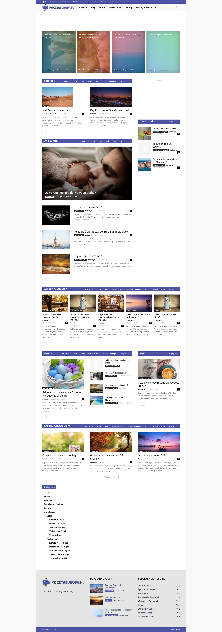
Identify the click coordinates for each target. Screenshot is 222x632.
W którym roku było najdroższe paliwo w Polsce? (80, 317)
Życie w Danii (79, 211)
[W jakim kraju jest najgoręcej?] (163, 52)
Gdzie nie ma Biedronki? (164, 128)
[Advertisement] (111, 20)
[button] (176, 7)
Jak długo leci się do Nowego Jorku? (70, 193)
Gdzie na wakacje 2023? (152, 455)
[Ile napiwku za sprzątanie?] (96, 376)
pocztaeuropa (50, 70)
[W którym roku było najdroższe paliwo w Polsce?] (83, 303)
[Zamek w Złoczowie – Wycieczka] (96, 588)
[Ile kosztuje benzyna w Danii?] (167, 303)
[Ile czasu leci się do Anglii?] (96, 388)
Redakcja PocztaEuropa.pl (52, 114)
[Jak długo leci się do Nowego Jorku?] (87, 173)
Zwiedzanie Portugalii (161, 150)
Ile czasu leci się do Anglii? (116, 385)
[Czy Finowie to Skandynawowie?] (111, 97)
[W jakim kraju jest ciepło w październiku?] (128, 52)
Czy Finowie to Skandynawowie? (109, 110)
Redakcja (82, 70)
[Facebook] (178, 2)
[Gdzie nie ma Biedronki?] (144, 133)
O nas (97, 2)
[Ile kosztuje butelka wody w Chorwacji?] (139, 303)
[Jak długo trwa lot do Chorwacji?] (96, 400)
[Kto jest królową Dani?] (56, 215)
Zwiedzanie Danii (80, 260)
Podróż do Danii (159, 165)
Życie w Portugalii (111, 388)
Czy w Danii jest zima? (88, 256)
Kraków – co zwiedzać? (56, 110)
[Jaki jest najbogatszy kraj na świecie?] (96, 363)
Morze (102, 7)
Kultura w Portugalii (110, 81)
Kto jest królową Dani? (88, 207)
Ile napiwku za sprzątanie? (116, 373)
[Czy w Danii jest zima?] (56, 264)
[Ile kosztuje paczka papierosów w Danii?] (96, 613)
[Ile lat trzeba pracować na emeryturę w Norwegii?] (93, 52)
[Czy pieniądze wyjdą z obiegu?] (63, 442)
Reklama (104, 2)
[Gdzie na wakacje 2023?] (159, 442)
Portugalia (49, 197)
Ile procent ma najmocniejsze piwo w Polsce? (108, 317)
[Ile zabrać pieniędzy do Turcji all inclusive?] (56, 239)
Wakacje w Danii (104, 311)
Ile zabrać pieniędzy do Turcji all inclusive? (101, 231)
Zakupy (128, 7)
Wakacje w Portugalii (160, 132)
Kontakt (112, 2)
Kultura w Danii (93, 81)
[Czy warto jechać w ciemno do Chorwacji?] (144, 164)
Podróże (82, 7)
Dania (75, 81)
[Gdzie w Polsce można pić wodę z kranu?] (159, 369)
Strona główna (88, 2)
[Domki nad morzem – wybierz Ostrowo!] (59, 52)
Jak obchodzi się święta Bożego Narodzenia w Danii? (61, 394)
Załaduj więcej (110, 477)
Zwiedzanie (115, 7)
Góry (92, 7)
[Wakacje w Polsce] (96, 600)
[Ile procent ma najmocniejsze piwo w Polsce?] (111, 303)
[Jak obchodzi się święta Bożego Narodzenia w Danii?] (63, 374)
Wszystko (65, 81)
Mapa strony (175, 630)
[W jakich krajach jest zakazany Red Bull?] (55, 303)
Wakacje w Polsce (112, 597)
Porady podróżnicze (146, 7)
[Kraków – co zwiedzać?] (63, 97)
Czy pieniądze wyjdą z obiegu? (60, 455)
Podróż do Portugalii (59, 547)
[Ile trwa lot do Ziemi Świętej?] (144, 148)
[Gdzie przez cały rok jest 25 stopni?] (111, 442)
